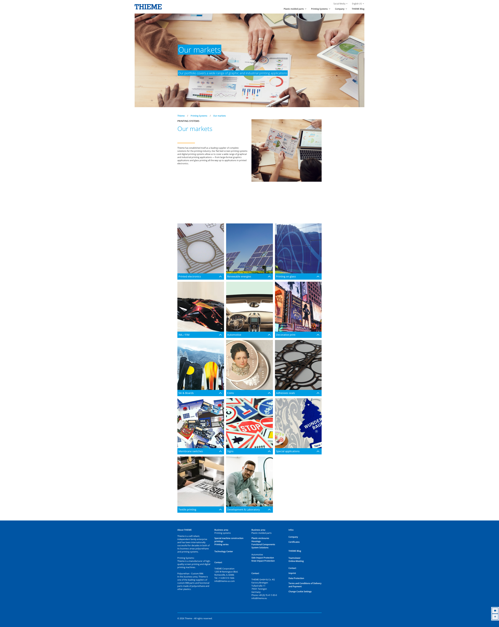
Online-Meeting (296, 561)
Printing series (221, 544)
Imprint (292, 573)
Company (293, 536)
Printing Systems (199, 115)
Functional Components (263, 544)
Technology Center (223, 551)
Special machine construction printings (228, 540)
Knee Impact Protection (263, 560)
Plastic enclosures (260, 538)
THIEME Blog (358, 8)
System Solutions (259, 547)
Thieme (181, 115)
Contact (292, 568)
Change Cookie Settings (300, 591)
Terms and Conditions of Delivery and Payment (304, 585)
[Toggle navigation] (179, 113)
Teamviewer (294, 558)
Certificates (294, 542)
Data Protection (296, 578)
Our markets (219, 115)
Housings (256, 541)
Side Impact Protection (262, 557)
